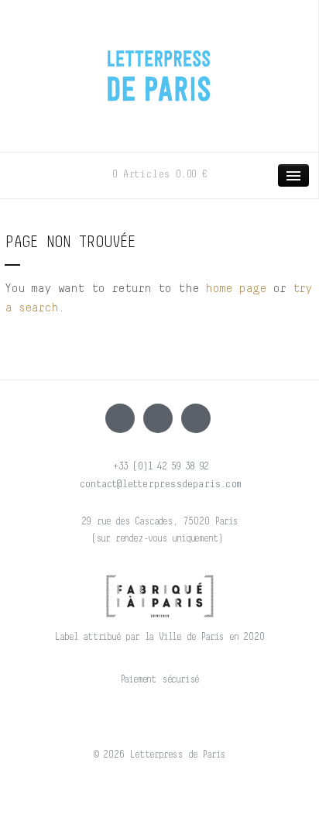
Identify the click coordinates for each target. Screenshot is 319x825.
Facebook (120, 418)
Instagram (158, 418)
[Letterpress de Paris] (159, 66)
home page (235, 288)
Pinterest (196, 418)
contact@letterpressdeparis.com (159, 484)
